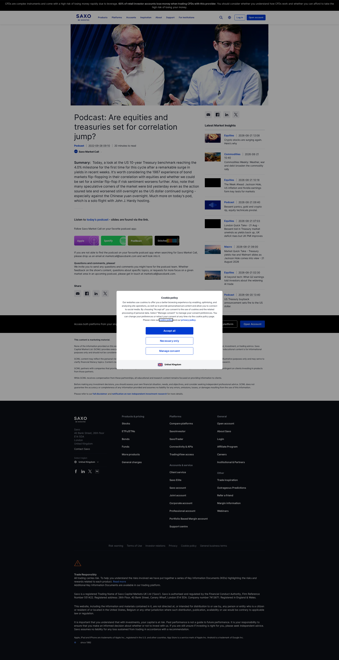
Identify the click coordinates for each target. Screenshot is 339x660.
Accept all (169, 330)
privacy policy (188, 320)
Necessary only (169, 340)
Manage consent (169, 350)
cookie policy (166, 320)
